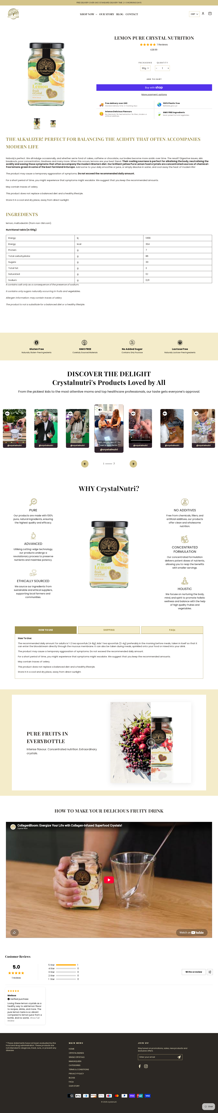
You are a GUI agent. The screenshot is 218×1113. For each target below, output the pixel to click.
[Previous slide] (85, 464)
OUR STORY (74, 1086)
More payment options (154, 94)
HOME (71, 1049)
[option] (109, 3)
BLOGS (72, 1077)
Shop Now (87, 14)
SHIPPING (109, 630)
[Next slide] (133, 464)
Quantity (162, 63)
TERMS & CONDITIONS (79, 1069)
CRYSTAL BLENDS (76, 1053)
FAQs (172, 630)
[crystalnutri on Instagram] (146, 1066)
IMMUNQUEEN (75, 1061)
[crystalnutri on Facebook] (139, 1066)
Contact (132, 14)
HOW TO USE (46, 630)
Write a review (194, 971)
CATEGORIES (74, 1065)
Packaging (145, 63)
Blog (120, 14)
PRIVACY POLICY (76, 1073)
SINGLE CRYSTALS (77, 1057)
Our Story (106, 14)
